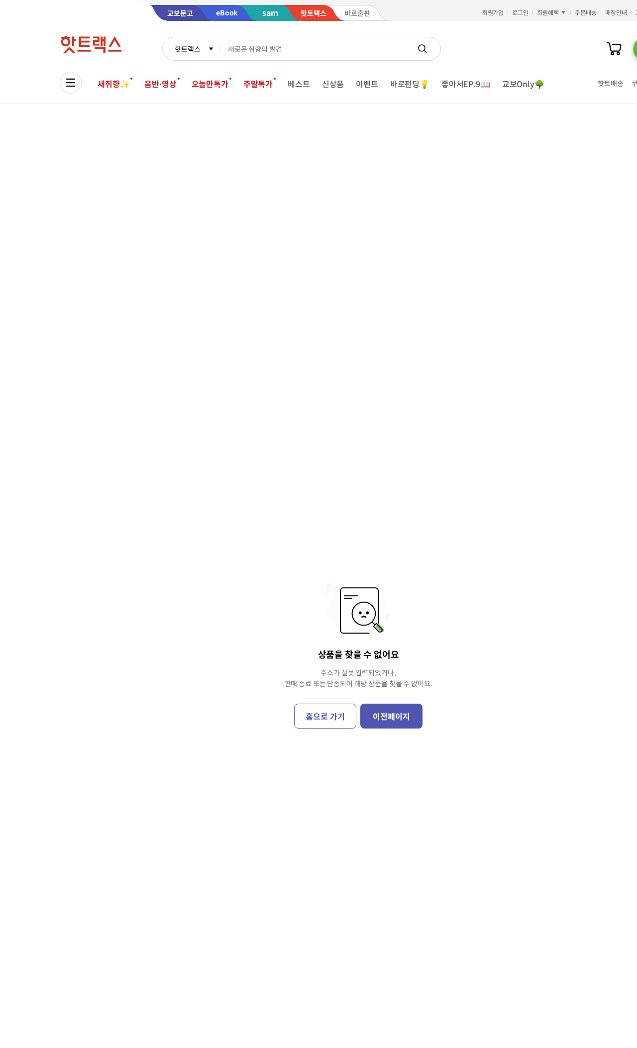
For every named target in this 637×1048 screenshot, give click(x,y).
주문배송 (586, 12)
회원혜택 (548, 12)
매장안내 (616, 12)
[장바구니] (614, 49)
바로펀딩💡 (409, 84)
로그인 (520, 12)
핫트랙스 (187, 49)
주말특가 (258, 84)
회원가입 (493, 12)
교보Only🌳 (523, 84)
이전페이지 (391, 716)
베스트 (299, 84)
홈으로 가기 (325, 716)
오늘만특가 (210, 84)
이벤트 (367, 84)
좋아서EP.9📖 (465, 84)
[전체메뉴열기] (71, 83)
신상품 (333, 84)
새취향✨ (113, 84)
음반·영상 (160, 84)
